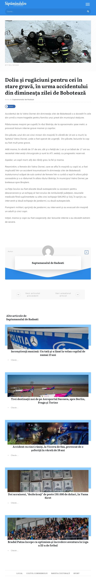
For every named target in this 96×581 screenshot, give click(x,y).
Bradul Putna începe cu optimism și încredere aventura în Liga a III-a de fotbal (48, 535)
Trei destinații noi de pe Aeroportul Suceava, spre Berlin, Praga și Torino (48, 392)
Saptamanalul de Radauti (22, 319)
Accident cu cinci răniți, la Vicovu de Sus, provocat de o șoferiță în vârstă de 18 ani (48, 440)
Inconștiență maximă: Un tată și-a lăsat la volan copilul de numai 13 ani (48, 344)
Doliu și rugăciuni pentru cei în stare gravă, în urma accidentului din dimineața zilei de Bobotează (46, 86)
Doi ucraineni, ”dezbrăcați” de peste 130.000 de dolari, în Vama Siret (48, 487)
